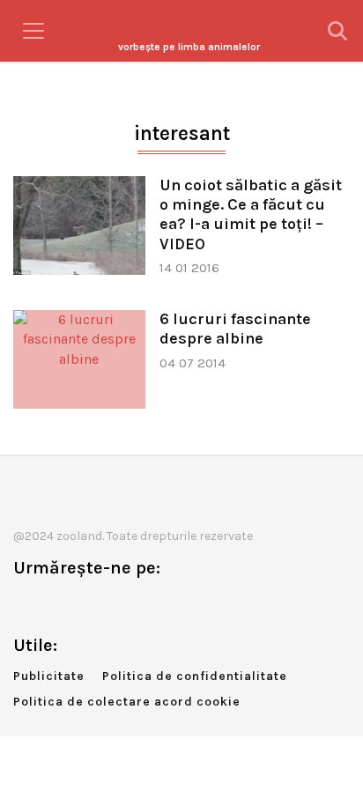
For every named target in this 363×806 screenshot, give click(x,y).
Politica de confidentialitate (194, 676)
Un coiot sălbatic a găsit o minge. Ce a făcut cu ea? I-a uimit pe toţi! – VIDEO (250, 214)
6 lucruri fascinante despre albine (235, 328)
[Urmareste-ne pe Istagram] (84, 604)
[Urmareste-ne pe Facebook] (26, 604)
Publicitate (49, 676)
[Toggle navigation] (33, 31)
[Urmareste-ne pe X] (55, 604)
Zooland (189, 47)
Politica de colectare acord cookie (127, 701)
